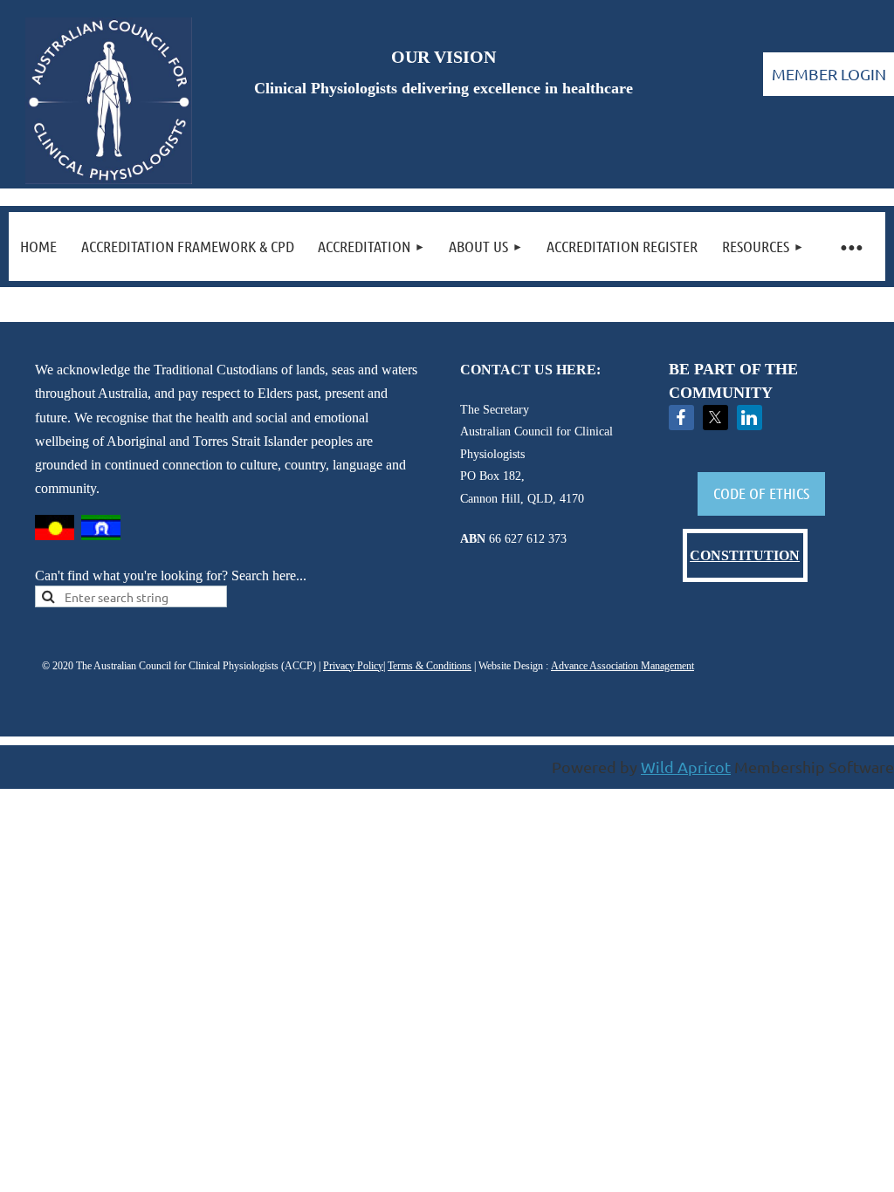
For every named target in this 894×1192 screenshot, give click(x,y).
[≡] (850, 246)
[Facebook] (681, 417)
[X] (715, 417)
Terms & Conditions (429, 666)
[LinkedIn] (749, 417)
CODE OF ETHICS (761, 493)
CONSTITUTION (745, 555)
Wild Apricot (686, 766)
